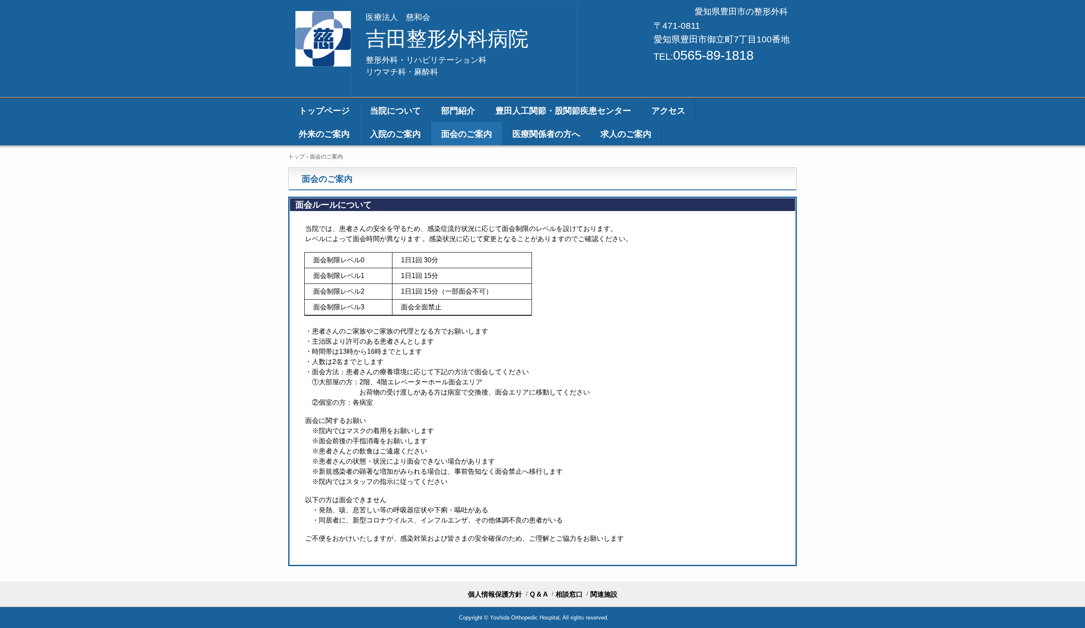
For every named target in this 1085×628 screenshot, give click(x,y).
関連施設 (604, 594)
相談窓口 (569, 594)
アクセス (668, 110)
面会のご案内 (466, 134)
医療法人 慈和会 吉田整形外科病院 (324, 39)
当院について (395, 110)
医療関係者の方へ (546, 134)
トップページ (324, 110)
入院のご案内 (395, 134)
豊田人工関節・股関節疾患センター (563, 110)
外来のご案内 (324, 134)
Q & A (539, 594)
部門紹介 (458, 110)
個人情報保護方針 (495, 594)
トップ (296, 156)
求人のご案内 (626, 134)
